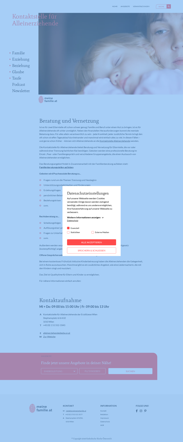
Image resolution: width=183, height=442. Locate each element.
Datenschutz (72, 220)
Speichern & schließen (91, 250)
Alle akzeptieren (91, 242)
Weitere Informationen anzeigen (84, 217)
